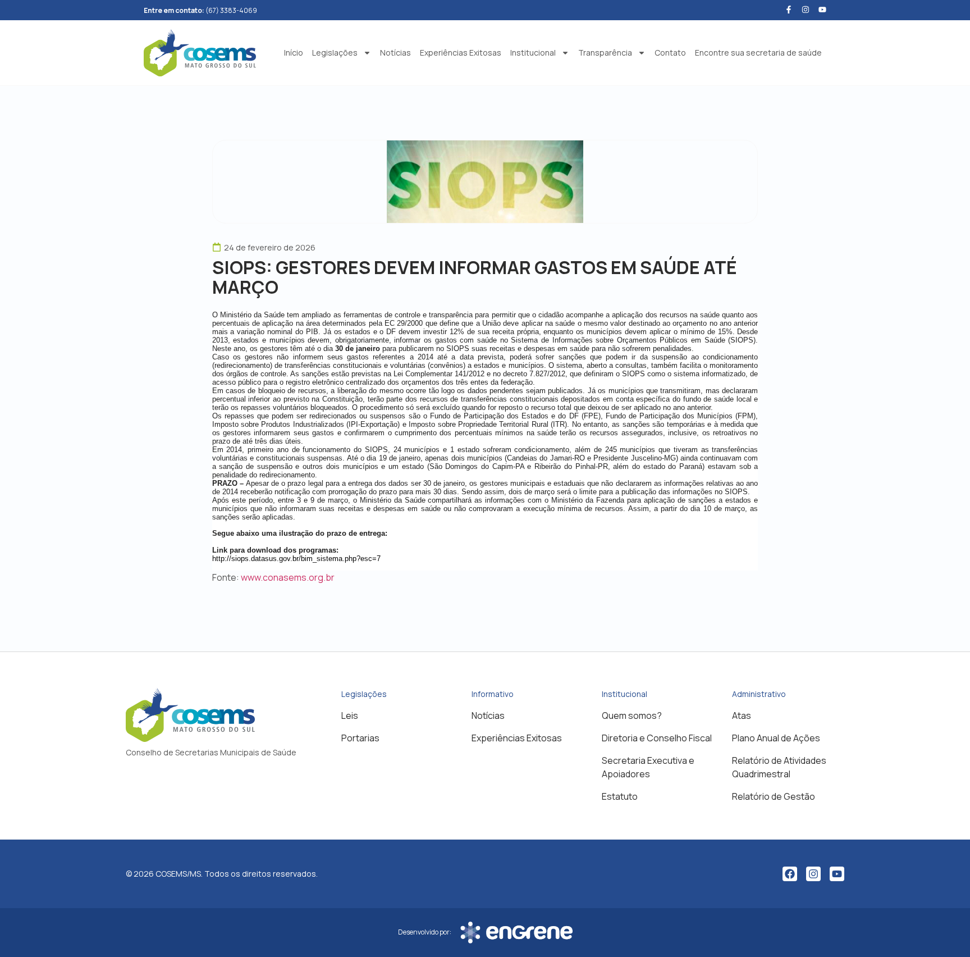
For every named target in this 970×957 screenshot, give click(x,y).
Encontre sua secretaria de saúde (758, 52)
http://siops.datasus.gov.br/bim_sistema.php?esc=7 (296, 558)
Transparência (605, 52)
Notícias (395, 52)
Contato (670, 52)
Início (293, 52)
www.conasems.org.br (288, 577)
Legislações (335, 52)
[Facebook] (790, 874)
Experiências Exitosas (460, 52)
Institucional (533, 52)
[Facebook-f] (789, 9)
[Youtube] (822, 9)
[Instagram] (813, 874)
